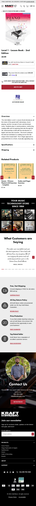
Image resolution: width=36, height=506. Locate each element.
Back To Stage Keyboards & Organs (14, 11)
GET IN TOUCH (18, 402)
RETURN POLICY (14, 311)
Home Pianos (5, 446)
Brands (3, 456)
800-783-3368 (18, 394)
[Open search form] (21, 6)
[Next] (33, 177)
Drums (3, 452)
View (12, 175)
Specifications (7, 145)
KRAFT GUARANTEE (15, 329)
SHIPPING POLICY (15, 295)
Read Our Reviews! (15, 343)
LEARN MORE (30, 1)
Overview (5, 116)
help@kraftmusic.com (18, 396)
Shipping (5, 150)
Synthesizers (5, 450)
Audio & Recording (6, 454)
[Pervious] (1, 177)
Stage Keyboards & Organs (9, 448)
